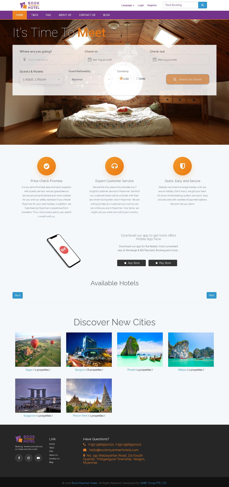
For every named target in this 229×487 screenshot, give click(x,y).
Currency (123, 71)
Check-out (157, 51)
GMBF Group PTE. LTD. (153, 483)
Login (141, 5)
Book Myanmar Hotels (85, 483)
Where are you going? (36, 51)
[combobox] (90, 79)
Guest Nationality (80, 71)
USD (126, 79)
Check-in (91, 51)
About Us (65, 15)
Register (152, 5)
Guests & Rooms (31, 71)
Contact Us (87, 15)
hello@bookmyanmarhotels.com (113, 450)
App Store (133, 263)
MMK (142, 79)
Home (19, 15)
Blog (106, 15)
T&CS (34, 15)
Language (127, 5)
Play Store (165, 263)
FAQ (48, 15)
